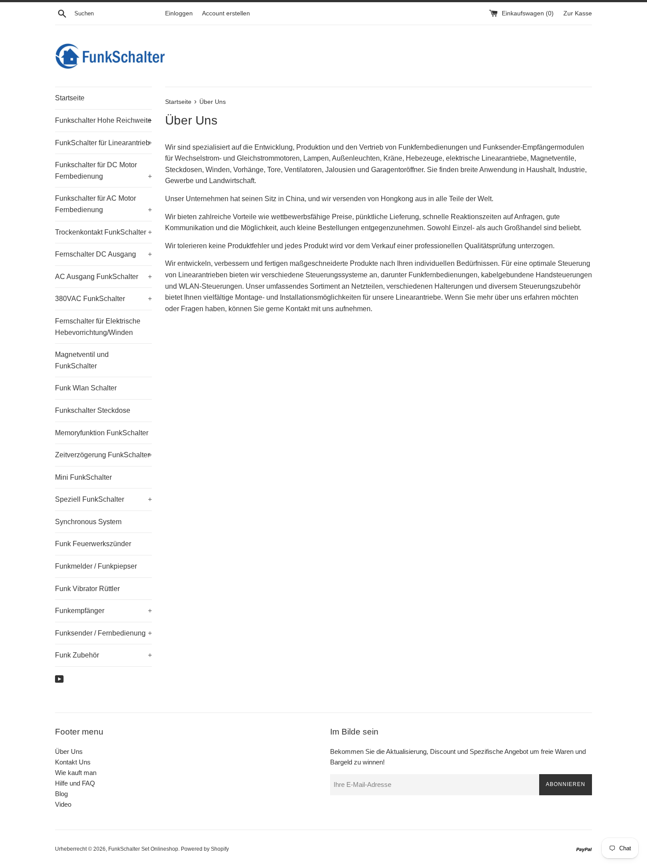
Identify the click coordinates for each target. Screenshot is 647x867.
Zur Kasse (577, 13)
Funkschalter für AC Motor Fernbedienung (103, 204)
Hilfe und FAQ (75, 783)
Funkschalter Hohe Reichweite (103, 120)
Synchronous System (88, 521)
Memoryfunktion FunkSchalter (101, 433)
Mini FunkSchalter (83, 477)
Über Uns (69, 751)
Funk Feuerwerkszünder (93, 543)
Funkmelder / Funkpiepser (96, 566)
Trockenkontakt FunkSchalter (103, 232)
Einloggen (179, 13)
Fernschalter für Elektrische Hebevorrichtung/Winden (97, 326)
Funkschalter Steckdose (92, 410)
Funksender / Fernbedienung (103, 633)
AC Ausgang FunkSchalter (103, 276)
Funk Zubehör (103, 655)
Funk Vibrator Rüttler (87, 588)
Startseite (70, 98)
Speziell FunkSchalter (103, 499)
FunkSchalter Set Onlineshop (143, 849)
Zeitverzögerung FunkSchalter (103, 455)
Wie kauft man (75, 772)
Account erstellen (226, 13)
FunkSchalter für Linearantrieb (103, 143)
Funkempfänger (103, 610)
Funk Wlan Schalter (86, 388)
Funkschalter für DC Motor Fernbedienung (103, 170)
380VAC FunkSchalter (103, 298)
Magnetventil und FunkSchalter (82, 360)
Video (63, 804)
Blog (61, 793)
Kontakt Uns (73, 762)
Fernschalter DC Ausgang (103, 254)
